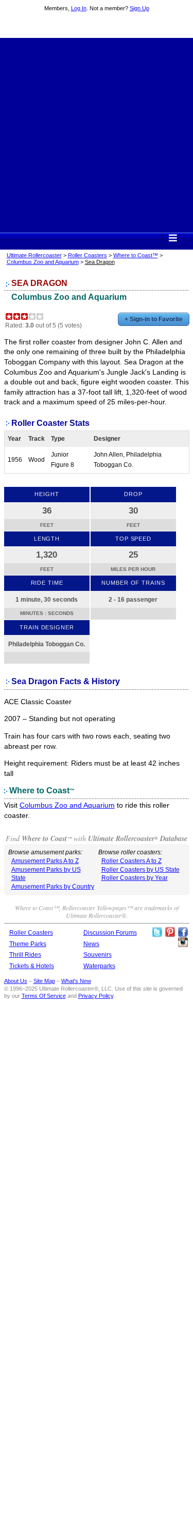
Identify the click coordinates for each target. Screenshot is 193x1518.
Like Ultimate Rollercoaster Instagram (183, 942)
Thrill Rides (25, 954)
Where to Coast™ (135, 255)
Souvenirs (97, 954)
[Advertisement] (96, 134)
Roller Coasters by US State (140, 869)
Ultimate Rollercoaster (96, 26)
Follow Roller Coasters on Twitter (157, 932)
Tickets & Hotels (31, 966)
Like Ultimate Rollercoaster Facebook (183, 932)
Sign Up (139, 8)
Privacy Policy (95, 996)
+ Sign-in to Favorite (154, 319)
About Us (15, 981)
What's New (76, 981)
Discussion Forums (110, 932)
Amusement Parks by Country (52, 886)
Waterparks (99, 966)
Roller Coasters (87, 255)
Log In (78, 8)
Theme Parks (27, 944)
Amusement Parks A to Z (45, 861)
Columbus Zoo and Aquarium (43, 262)
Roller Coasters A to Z (131, 861)
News (91, 944)
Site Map (44, 981)
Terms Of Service (44, 996)
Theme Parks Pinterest (170, 932)
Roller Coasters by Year (134, 877)
